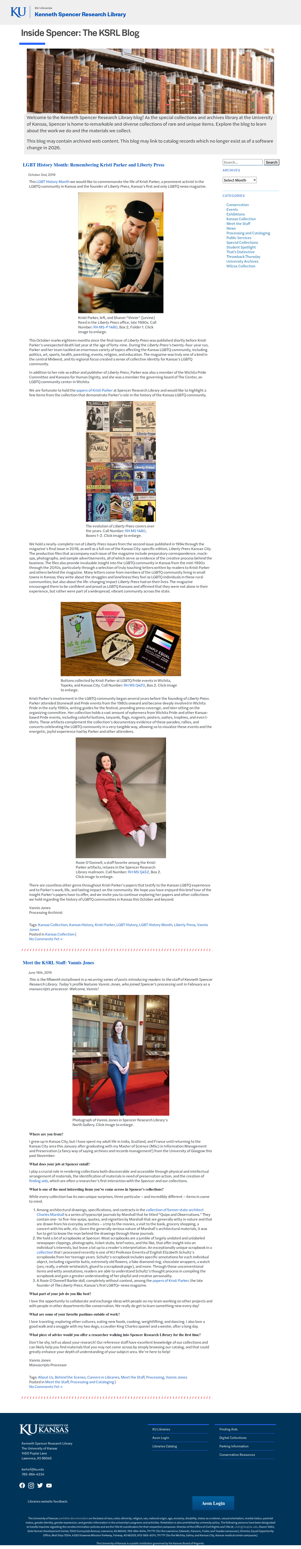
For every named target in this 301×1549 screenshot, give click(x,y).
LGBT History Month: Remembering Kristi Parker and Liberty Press (93, 164)
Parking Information (234, 1446)
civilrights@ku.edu (246, 1526)
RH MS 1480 (135, 530)
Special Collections (242, 242)
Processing (155, 1377)
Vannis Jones (176, 1377)
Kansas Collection (52, 924)
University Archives (242, 261)
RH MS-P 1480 (105, 327)
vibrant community (127, 591)
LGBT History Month (53, 181)
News (231, 228)
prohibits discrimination (73, 1518)
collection (45, 1252)
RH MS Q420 (134, 685)
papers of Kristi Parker (94, 390)
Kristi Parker (105, 924)
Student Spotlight (241, 247)
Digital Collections (232, 1437)
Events (232, 209)
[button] (213, 1503)
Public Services (238, 237)
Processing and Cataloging (92, 1381)
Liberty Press (184, 924)
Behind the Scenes (70, 1377)
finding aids (38, 1180)
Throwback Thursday (243, 256)
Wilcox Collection (240, 266)
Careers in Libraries (103, 1377)
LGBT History (127, 924)
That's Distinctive (240, 251)
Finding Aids (228, 1429)
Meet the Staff (132, 1377)
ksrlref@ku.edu (33, 1469)
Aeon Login (160, 1437)
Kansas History (81, 924)
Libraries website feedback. (48, 1501)
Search (271, 162)
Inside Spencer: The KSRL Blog (80, 32)
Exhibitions (235, 214)
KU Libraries (43, 8)
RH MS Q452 (138, 871)
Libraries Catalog (164, 1446)
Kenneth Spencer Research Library (80, 14)
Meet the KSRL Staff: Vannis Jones (58, 962)
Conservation (237, 204)
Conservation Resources (237, 1454)
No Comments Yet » (46, 938)
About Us (45, 1377)
